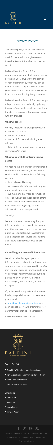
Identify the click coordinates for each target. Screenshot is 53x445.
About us (11, 402)
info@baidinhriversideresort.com (24, 303)
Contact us (11, 397)
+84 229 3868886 (20, 379)
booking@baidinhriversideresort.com (29, 375)
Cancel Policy (12, 407)
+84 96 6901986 (20, 384)
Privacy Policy (13, 412)
